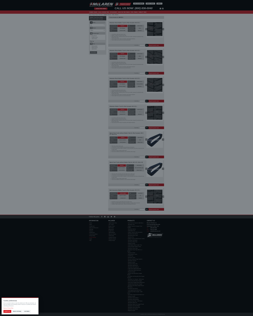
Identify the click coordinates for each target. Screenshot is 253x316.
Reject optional (17, 311)
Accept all (7, 311)
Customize (26, 311)
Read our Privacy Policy (8, 308)
